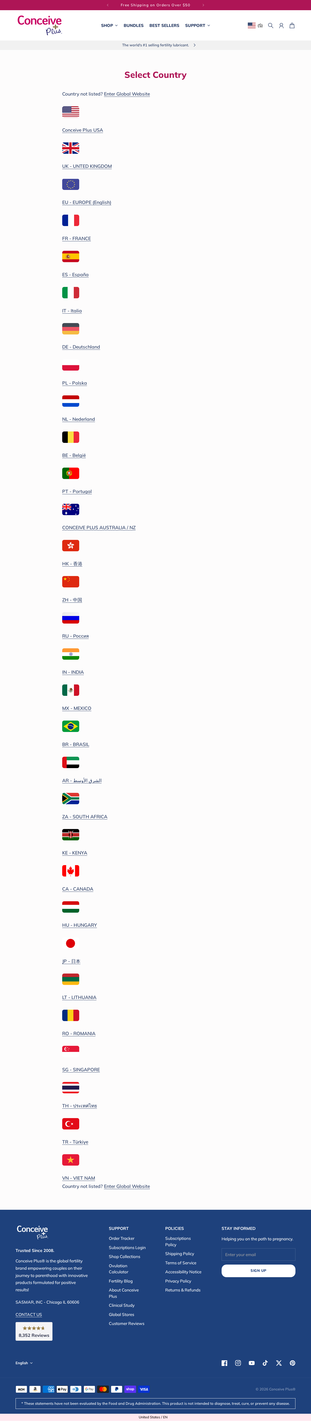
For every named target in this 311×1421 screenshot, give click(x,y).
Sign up (259, 1270)
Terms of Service (180, 1262)
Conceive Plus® (282, 1389)
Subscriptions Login (127, 1247)
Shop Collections (124, 1256)
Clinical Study (122, 1305)
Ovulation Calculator (118, 1269)
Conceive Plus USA (82, 130)
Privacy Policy (178, 1280)
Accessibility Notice (183, 1271)
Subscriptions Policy (178, 1241)
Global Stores (121, 1314)
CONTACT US (29, 1314)
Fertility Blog (121, 1280)
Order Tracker (121, 1238)
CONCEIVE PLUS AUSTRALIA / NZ (99, 527)
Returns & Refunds (182, 1289)
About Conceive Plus (124, 1293)
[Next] (203, 5)
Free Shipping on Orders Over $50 (155, 5)
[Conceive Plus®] (40, 25)
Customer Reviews (126, 1323)
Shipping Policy (179, 1253)
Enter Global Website (127, 94)
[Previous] (108, 5)
